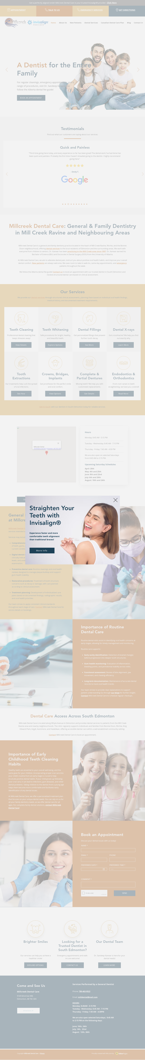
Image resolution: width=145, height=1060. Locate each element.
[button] (115, 500)
